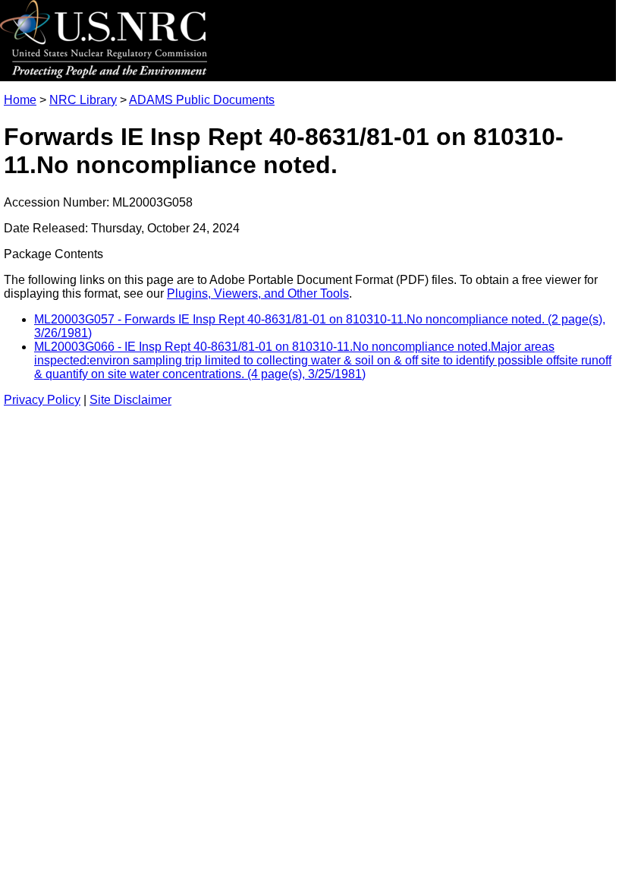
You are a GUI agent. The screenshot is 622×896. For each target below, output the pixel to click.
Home (20, 99)
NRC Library (83, 99)
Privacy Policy (42, 399)
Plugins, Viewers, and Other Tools (258, 293)
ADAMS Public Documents (202, 99)
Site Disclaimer (130, 399)
